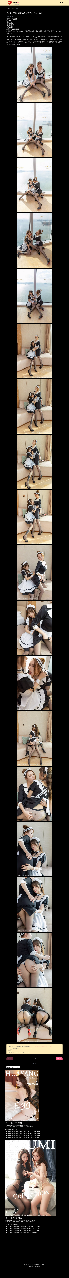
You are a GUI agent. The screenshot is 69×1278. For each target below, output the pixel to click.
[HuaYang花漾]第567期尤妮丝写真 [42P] (20, 1137)
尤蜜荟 (12, 8)
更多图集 (15, 1224)
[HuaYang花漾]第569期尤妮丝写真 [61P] (20, 1135)
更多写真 (14, 1129)
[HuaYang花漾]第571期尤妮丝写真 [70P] (20, 1133)
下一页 (59, 1059)
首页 (7, 8)
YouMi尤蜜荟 (11, 1067)
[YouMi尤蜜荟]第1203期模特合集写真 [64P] (21, 1226)
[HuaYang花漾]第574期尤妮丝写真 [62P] (20, 1131)
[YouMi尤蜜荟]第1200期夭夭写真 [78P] (20, 1230)
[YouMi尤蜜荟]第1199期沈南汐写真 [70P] (20, 1232)
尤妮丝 (18, 1067)
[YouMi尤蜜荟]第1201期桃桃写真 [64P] (20, 1228)
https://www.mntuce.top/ (26, 1048)
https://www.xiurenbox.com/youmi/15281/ (41, 1046)
